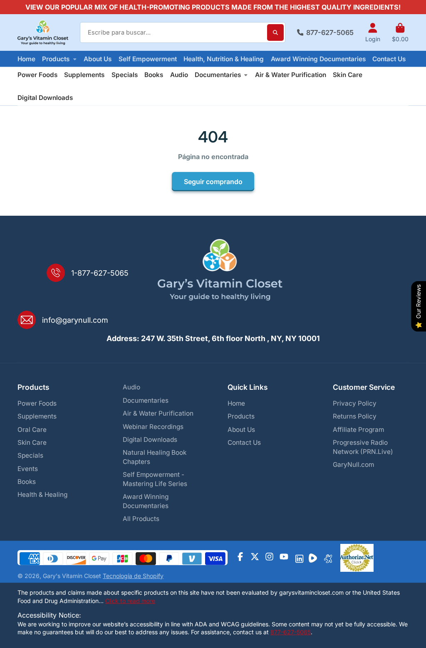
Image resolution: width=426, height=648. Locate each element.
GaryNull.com (353, 465)
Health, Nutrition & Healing (223, 59)
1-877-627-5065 (100, 273)
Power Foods (37, 75)
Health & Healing (42, 494)
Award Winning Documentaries (318, 59)
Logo (42, 32)
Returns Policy (354, 416)
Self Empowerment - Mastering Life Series (155, 479)
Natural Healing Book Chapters (154, 457)
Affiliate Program (358, 430)
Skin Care (347, 75)
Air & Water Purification (290, 75)
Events (27, 469)
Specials (124, 75)
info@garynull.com (75, 320)
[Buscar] (275, 32)
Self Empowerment (148, 59)
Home (26, 59)
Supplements (84, 75)
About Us (97, 59)
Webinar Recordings (153, 427)
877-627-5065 (330, 32)
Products (55, 59)
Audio (179, 75)
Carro (400, 32)
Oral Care (32, 430)
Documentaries (218, 75)
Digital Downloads (45, 98)
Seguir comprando (213, 181)
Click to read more (130, 600)
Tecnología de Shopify (133, 575)
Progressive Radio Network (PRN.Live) (363, 447)
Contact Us (389, 59)
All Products (141, 519)
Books (153, 75)
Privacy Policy (354, 403)
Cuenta (372, 32)
